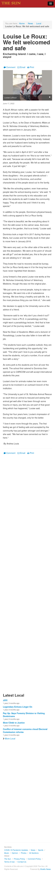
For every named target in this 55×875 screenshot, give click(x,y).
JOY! (5, 700)
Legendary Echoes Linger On (17, 706)
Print (32, 67)
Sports (40, 850)
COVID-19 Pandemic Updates (16, 850)
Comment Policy (34, 859)
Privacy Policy (19, 859)
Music (6, 853)
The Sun (7, 859)
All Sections (34, 853)
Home (22, 23)
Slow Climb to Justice (14, 722)
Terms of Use (9, 861)
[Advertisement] (27, 575)
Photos (23, 853)
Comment (10, 67)
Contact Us (21, 861)
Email (22, 67)
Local (38, 23)
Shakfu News (45, 869)
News (30, 23)
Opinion (15, 853)
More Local (10, 738)
